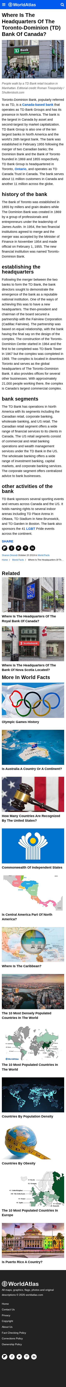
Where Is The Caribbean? (21, 966)
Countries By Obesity (18, 1163)
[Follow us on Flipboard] (4, 1357)
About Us (7, 1327)
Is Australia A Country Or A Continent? (32, 769)
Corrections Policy (12, 1338)
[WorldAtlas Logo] (23, 5)
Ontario (20, 169)
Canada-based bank (37, 105)
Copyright (7, 1321)
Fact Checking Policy (14, 1332)
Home (5, 1303)
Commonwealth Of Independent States (32, 867)
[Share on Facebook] (11, 548)
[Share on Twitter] (18, 548)
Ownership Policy (12, 1344)
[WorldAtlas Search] (62, 4)
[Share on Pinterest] (25, 548)
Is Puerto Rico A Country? (22, 1262)
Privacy (6, 1315)
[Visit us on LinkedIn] (34, 1357)
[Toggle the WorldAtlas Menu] (4, 4)
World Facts (44, 555)
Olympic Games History (20, 722)
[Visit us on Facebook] (12, 1357)
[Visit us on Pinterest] (26, 1357)
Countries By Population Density (27, 1116)
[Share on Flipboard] (4, 548)
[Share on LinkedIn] (32, 548)
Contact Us (8, 1309)
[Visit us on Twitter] (19, 1357)
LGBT (30, 529)
